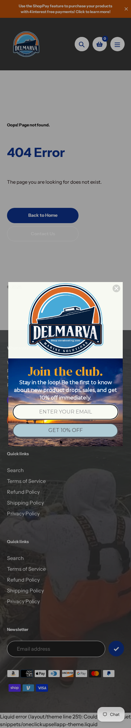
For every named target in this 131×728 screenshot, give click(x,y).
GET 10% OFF (65, 430)
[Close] (116, 288)
